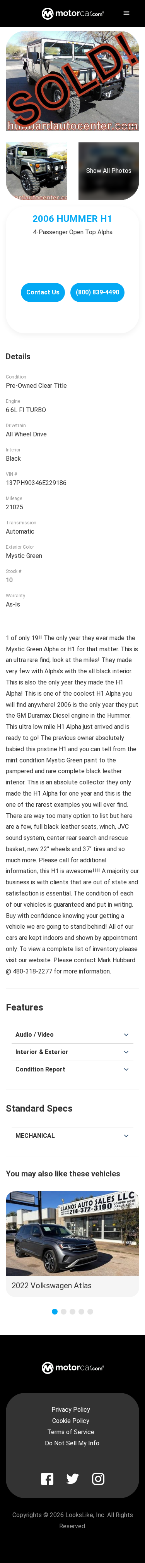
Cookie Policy (70, 1420)
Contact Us (43, 292)
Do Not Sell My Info (72, 1443)
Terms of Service (70, 1432)
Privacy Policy (70, 1409)
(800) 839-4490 (97, 292)
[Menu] (125, 11)
